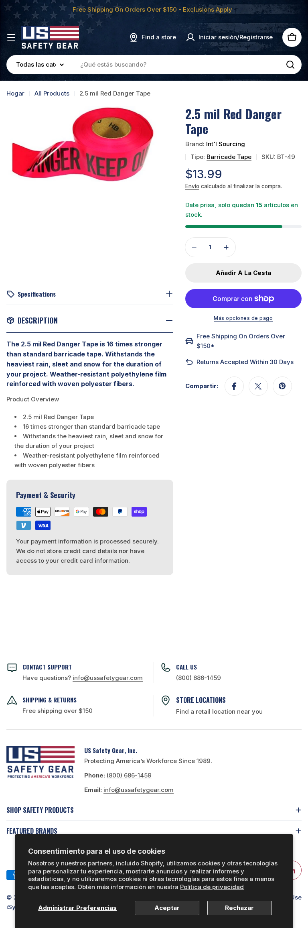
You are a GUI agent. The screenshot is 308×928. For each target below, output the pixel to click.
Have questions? (82, 678)
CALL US (186, 666)
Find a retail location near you (219, 711)
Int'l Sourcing (225, 144)
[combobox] (154, 64)
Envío (192, 186)
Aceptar (167, 908)
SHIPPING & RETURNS (49, 699)
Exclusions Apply (207, 9)
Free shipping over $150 (57, 710)
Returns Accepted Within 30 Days (245, 362)
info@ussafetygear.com (138, 790)
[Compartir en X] (258, 386)
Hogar (15, 93)
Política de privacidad (212, 887)
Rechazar (239, 908)
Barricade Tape (229, 157)
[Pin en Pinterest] (282, 386)
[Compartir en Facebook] (234, 386)
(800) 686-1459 (198, 678)
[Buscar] (290, 64)
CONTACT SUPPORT (47, 666)
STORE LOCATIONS (201, 700)
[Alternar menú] (11, 37)
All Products (51, 93)
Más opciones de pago (243, 318)
